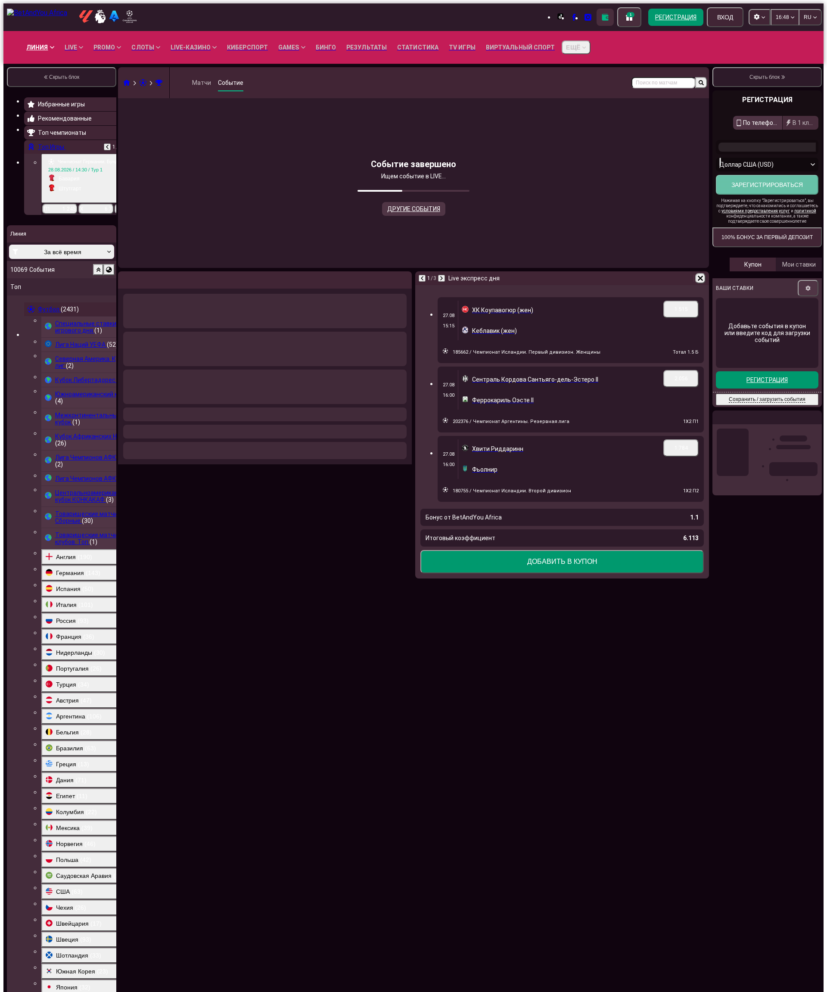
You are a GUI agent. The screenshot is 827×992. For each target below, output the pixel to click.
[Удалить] (403, 278)
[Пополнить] (605, 17)
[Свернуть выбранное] (98, 269)
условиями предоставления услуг (755, 239)
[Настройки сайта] (759, 17)
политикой (805, 239)
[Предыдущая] (107, 146)
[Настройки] (808, 317)
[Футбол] (143, 82)
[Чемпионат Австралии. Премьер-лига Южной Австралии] (159, 82)
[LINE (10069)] (126, 82)
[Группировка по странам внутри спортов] (109, 269)
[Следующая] (144, 278)
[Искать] (701, 82)
